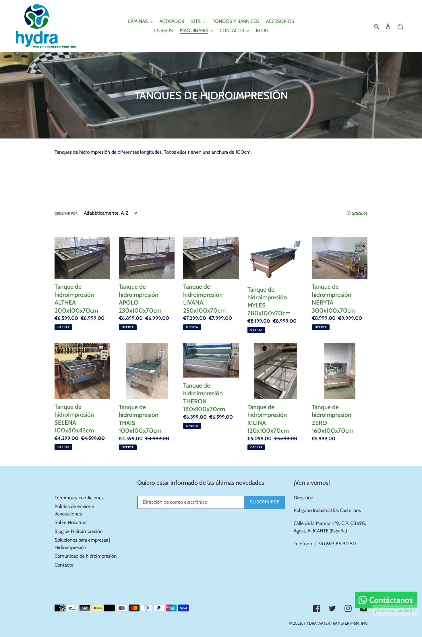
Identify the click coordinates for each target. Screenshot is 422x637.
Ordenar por (66, 213)
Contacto (64, 565)
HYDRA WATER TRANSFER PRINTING (335, 623)
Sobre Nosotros (70, 522)
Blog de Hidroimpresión (79, 531)
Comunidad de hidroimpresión (86, 556)
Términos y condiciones (79, 498)
